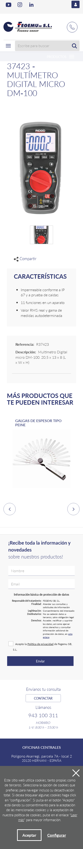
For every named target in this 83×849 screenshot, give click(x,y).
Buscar (74, 46)
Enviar (40, 661)
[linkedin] (32, 4)
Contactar (43, 698)
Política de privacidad (40, 644)
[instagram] (20, 4)
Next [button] (73, 509)
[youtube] (8, 4)
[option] (41, 457)
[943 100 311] (72, 25)
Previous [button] (9, 509)
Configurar (56, 835)
